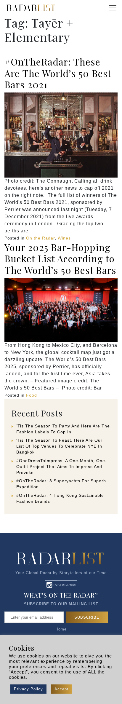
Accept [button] (61, 689)
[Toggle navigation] (112, 8)
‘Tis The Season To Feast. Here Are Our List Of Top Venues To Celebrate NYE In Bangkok (59, 446)
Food (31, 395)
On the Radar (40, 238)
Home (61, 629)
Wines (64, 238)
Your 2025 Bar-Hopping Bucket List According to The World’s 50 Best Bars (60, 258)
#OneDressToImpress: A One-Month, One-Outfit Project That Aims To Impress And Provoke (61, 466)
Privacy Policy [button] (28, 689)
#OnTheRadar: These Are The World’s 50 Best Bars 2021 (57, 73)
